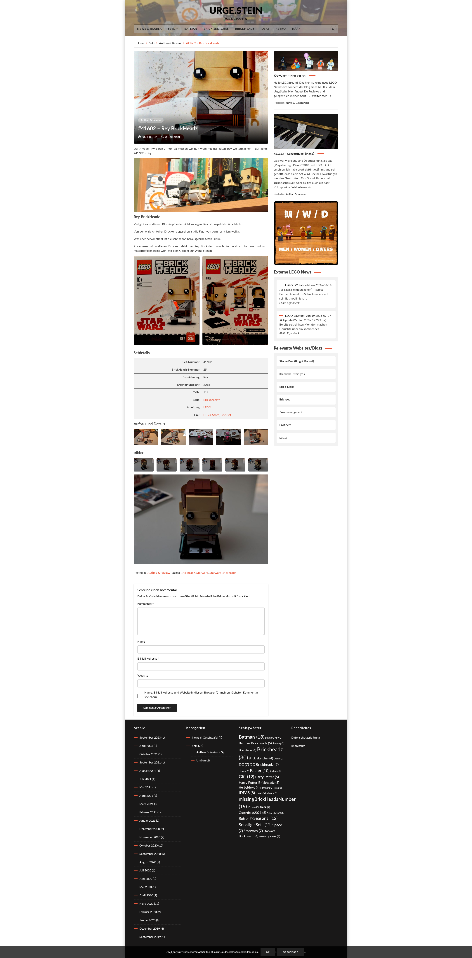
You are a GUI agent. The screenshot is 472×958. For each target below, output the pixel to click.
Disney (244, 771)
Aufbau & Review (151, 120)
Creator (278, 759)
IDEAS (265, 28)
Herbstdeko (249, 787)
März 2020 (146, 903)
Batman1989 (273, 738)
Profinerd (285, 425)
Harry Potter (267, 777)
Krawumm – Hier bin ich (290, 75)
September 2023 (150, 737)
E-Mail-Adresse (148, 658)
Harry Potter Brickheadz (259, 783)
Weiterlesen (290, 952)
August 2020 (147, 862)
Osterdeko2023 (275, 813)
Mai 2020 (145, 887)
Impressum (298, 745)
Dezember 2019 (149, 928)
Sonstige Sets (255, 825)
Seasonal (265, 818)
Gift (246, 777)
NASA (265, 807)
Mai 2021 (145, 787)
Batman (190, 28)
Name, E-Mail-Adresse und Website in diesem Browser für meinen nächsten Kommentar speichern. (201, 695)
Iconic (278, 788)
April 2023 (146, 745)
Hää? (296, 28)
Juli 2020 (145, 870)
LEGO (207, 407)
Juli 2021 (145, 779)
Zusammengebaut (290, 412)
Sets (171, 28)
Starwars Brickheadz (222, 572)
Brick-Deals (286, 386)
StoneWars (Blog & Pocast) (296, 361)
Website (142, 675)
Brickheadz (244, 28)
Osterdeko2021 (252, 813)
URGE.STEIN (236, 11)
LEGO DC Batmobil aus (300, 285)
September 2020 (150, 853)
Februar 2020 (148, 912)
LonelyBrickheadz (266, 793)
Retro (281, 28)
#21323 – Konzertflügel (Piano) (294, 153)
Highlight (266, 788)
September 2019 (150, 936)
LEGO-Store (211, 415)
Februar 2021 (148, 812)
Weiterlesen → (321, 95)
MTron (253, 807)
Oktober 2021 (148, 754)
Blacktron (247, 750)
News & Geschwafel (297, 103)
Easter (260, 771)
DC (244, 765)
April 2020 (146, 895)
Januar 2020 (147, 920)
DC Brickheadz (264, 765)
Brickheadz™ (211, 399)
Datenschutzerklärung (305, 737)
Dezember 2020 (149, 829)
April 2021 (146, 795)
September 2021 (150, 762)
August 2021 (147, 770)
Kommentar (146, 603)
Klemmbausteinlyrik (292, 374)
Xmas (275, 836)
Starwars (202, 572)
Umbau (201, 760)
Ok (268, 952)
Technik (264, 837)
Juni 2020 (145, 878)
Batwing (278, 743)
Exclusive (275, 771)
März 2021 (146, 804)
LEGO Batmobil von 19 (300, 315)
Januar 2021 (147, 820)
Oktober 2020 (148, 845)
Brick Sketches (216, 28)
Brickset (226, 415)
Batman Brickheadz (255, 743)
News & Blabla (149, 28)
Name (142, 641)
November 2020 (149, 837)
